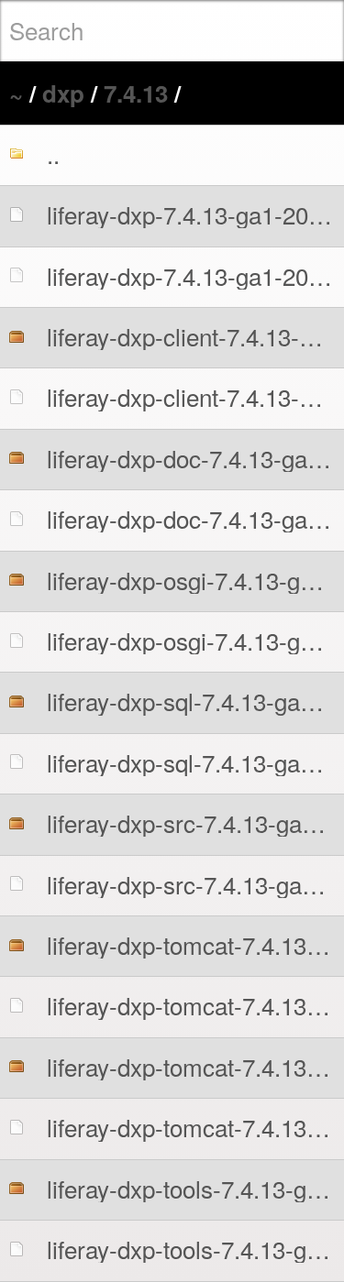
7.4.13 (136, 93)
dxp (63, 93)
